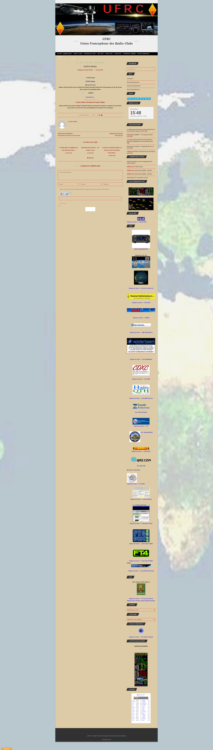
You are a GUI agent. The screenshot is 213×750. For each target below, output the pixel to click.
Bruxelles (134, 109)
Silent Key (118, 53)
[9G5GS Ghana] (90, 77)
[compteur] (139, 98)
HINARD (129, 174)
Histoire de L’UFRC (90, 53)
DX (65, 59)
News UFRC (109, 53)
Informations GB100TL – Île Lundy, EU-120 (90, 149)
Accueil (59, 53)
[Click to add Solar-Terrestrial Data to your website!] (141, 188)
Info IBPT (101, 53)
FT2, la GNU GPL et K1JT (141, 177)
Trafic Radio (89, 62)
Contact (60, 56)
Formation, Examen (129, 53)
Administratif (67, 53)
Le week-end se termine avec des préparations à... (68, 149)
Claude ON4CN (88, 70)
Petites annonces (143, 53)
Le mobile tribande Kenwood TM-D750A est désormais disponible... (112, 150)
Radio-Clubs (78, 53)
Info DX (82, 62)
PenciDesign (122, 735)
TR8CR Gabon (139, 166)
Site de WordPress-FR (133, 89)
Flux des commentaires (133, 86)
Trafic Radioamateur (99, 62)
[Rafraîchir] (71, 193)
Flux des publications (133, 82)
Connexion (130, 78)
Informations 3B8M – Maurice (143, 170)
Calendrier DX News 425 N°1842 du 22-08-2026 (140, 151)
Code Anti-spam (62, 203)
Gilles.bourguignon (132, 161)
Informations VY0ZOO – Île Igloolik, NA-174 (139, 146)
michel (129, 177)
